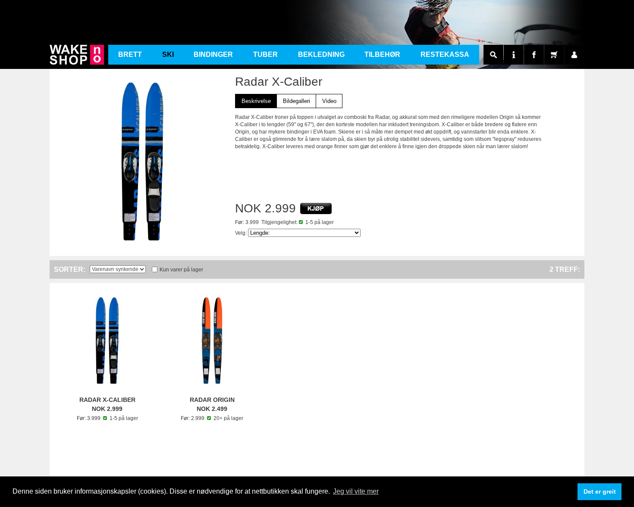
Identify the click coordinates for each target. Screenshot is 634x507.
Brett (130, 54)
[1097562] (316, 208)
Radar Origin (212, 399)
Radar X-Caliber (107, 399)
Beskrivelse (256, 101)
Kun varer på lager (181, 270)
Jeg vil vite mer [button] (356, 491)
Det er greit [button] (600, 491)
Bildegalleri (296, 101)
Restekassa (445, 54)
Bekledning (321, 54)
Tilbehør (382, 54)
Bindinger (213, 54)
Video (329, 101)
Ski (168, 54)
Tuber (265, 54)
